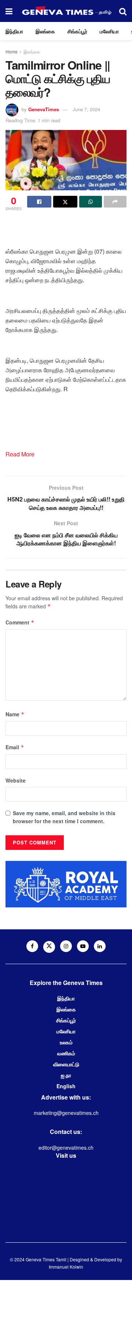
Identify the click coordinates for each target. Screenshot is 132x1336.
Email (15, 747)
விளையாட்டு (66, 1064)
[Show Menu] (9, 11)
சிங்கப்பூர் (77, 31)
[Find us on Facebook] (32, 946)
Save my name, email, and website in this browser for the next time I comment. (64, 817)
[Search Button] (122, 11)
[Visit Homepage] (66, 11)
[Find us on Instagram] (66, 946)
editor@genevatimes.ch (66, 1147)
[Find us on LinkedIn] (100, 946)
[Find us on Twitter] (49, 947)
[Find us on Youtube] (83, 946)
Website (16, 780)
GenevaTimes (43, 109)
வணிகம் (66, 1053)
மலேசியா (109, 31)
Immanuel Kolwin (66, 1267)
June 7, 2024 (86, 109)
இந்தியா (14, 31)
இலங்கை (45, 31)
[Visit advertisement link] (66, 884)
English (66, 1086)
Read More (20, 454)
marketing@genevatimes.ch (66, 1112)
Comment (20, 622)
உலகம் (66, 1042)
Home (12, 51)
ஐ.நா (66, 1075)
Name (15, 714)
